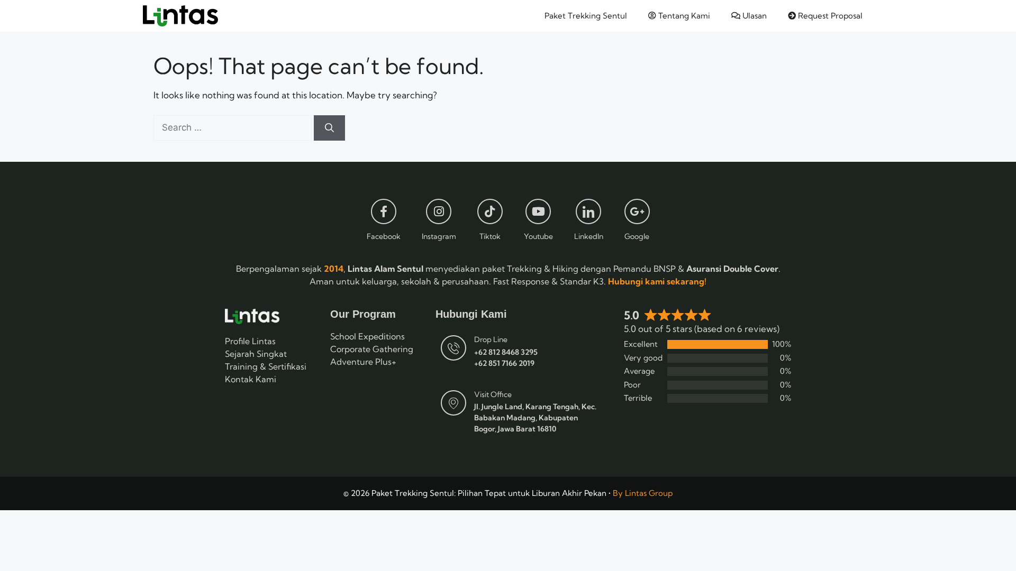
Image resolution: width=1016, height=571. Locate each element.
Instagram (439, 236)
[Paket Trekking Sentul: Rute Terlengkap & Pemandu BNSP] (180, 16)
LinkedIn (588, 236)
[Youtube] (538, 211)
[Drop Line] (453, 348)
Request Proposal (829, 16)
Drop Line (490, 339)
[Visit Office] (453, 403)
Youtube (538, 236)
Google (636, 236)
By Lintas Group (643, 493)
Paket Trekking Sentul (586, 16)
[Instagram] (438, 211)
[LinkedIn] (588, 211)
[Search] (329, 128)
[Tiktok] (490, 211)
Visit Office (493, 394)
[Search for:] (233, 127)
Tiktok (490, 236)
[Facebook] (383, 211)
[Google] (637, 211)
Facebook (384, 236)
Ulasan (753, 16)
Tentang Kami (683, 16)
